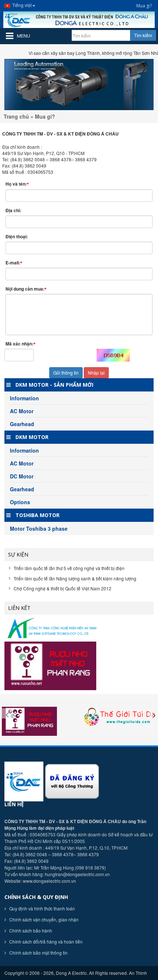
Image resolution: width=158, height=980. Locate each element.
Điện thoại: (17, 236)
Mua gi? (144, 6)
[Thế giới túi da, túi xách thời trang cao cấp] (118, 717)
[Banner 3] (79, 84)
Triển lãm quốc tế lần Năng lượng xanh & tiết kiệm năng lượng (75, 578)
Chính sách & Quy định (36, 896)
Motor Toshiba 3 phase (39, 528)
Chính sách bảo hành (30, 930)
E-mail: (14, 263)
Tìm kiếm (143, 35)
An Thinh (138, 973)
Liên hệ (14, 804)
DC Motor (21, 476)
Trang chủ (16, 116)
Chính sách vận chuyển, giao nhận (43, 919)
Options (20, 502)
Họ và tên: (17, 184)
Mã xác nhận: (21, 344)
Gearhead (22, 424)
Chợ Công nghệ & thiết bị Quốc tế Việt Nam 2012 (62, 588)
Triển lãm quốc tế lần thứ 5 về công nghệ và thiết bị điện (69, 568)
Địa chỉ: (14, 210)
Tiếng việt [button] (22, 5)
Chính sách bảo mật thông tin (38, 952)
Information (24, 398)
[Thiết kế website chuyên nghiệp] (79, 628)
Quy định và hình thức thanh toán (41, 908)
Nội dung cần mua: (26, 289)
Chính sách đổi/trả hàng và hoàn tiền (45, 941)
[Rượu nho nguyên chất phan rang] (79, 666)
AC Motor (21, 411)
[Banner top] (79, 19)
